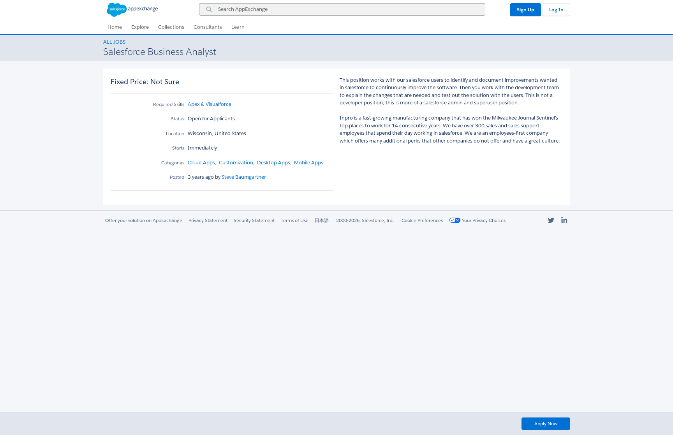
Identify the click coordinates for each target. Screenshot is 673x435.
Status (177, 118)
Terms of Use (294, 220)
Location (175, 133)
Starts (178, 147)
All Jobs (114, 42)
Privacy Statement (208, 220)
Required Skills (168, 104)
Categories (172, 162)
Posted (177, 177)
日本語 (322, 220)
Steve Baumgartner (243, 177)
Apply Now (545, 423)
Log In (556, 9)
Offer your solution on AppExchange (143, 220)
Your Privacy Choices (483, 220)
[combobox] (342, 9)
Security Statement (254, 220)
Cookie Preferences (422, 220)
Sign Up (525, 9)
